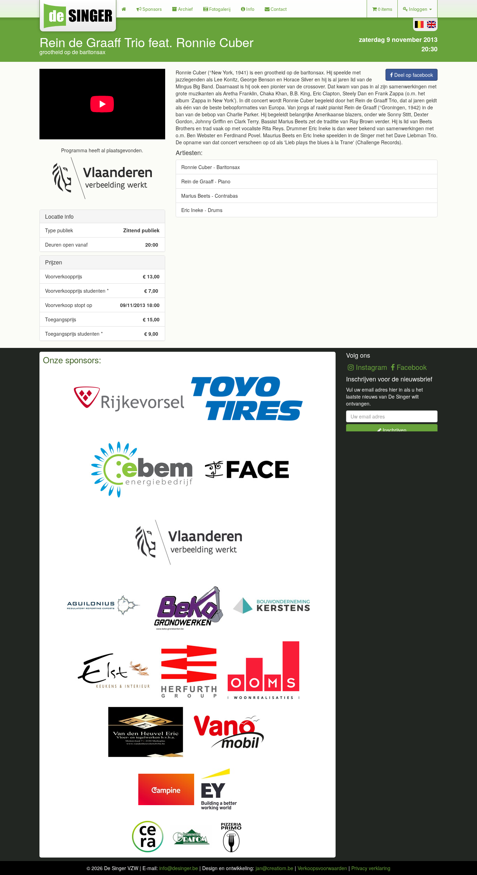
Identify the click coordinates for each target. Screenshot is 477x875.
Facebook (411, 367)
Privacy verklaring (370, 868)
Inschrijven (393, 429)
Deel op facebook (413, 74)
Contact (278, 8)
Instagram (370, 367)
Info (249, 8)
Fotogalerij (219, 8)
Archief (185, 8)
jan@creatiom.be (274, 868)
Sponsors (151, 8)
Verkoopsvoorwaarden (322, 868)
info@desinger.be (178, 868)
